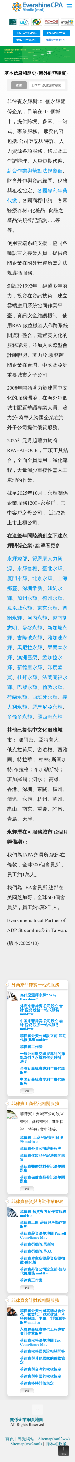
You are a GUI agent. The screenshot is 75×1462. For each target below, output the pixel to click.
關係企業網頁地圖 (26, 1419)
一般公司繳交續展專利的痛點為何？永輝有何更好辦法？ (42, 1057)
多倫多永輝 (19, 716)
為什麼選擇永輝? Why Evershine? (38, 997)
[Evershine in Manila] (37, 14)
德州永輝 (52, 598)
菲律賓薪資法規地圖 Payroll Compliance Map (43, 1235)
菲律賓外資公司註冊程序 (40, 1148)
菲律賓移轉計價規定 (37, 1383)
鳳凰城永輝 (19, 608)
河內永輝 (37, 617)
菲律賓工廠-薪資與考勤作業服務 (43, 1224)
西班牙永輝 (45, 697)
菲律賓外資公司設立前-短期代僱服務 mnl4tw (43, 1038)
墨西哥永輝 (49, 716)
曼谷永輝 (32, 627)
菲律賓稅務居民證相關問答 (42, 1351)
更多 (27, 1091)
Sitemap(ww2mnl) (26, 1444)
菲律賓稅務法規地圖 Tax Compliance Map (40, 1342)
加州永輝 (27, 598)
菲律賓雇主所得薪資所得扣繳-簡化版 (42, 1260)
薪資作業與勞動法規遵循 (34, 170)
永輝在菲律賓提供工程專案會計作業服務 (42, 1331)
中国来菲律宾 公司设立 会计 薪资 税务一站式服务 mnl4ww (41, 1025)
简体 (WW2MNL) (26, 40)
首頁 (9, 1439)
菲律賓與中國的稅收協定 (40, 1376)
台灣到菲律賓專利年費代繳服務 (42, 1070)
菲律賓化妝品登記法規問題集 (42, 1157)
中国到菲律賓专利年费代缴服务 (42, 1081)
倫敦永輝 (52, 687)
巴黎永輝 (27, 687)
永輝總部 (17, 558)
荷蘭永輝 (17, 697)
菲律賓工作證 (31, 1047)
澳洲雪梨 (27, 657)
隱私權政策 (56, 1444)
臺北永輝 (52, 568)
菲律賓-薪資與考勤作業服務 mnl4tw (43, 1213)
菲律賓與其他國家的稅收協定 (42, 1360)
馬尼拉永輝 (29, 647)
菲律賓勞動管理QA (36, 1251)
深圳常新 (32, 588)
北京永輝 (42, 578)
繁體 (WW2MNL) (56, 40)
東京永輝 (47, 608)
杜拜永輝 (27, 677)
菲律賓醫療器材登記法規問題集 (42, 1168)
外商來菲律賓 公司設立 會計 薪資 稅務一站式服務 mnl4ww (41, 1010)
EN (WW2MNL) (26, 33)
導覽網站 (26, 1439)
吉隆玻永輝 (29, 637)
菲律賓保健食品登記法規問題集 (42, 1179)
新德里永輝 (29, 667)
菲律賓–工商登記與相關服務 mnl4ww (41, 1139)
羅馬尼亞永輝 (47, 706)
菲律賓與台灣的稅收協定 (40, 1369)
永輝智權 (27, 568)
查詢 (19, 85)
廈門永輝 (17, 578)
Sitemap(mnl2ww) (54, 1439)
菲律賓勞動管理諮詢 (37, 1244)
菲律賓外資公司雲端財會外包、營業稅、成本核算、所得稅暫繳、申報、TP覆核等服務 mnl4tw (43, 1316)
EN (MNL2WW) (56, 33)
